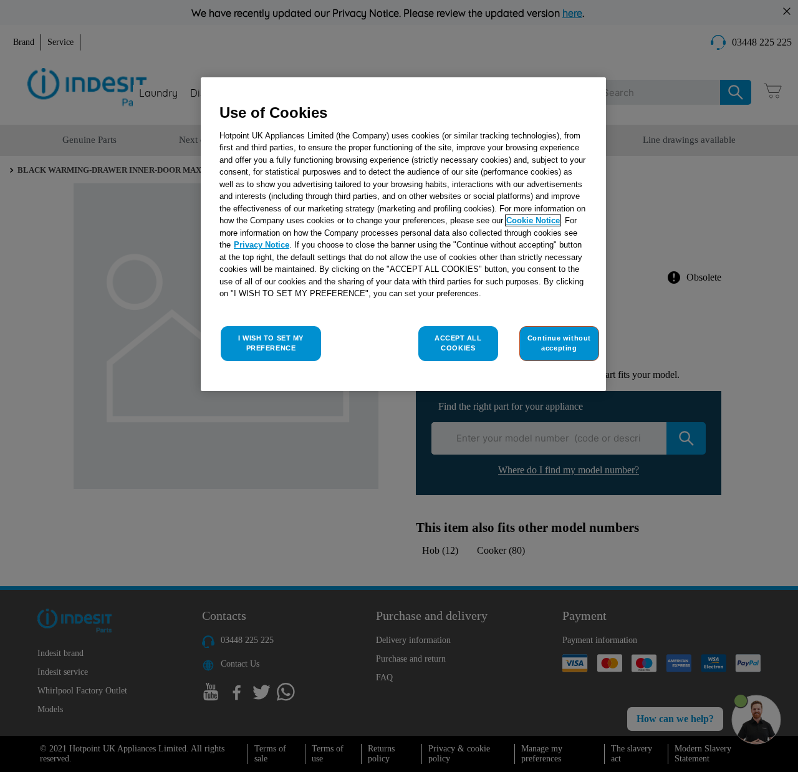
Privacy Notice (261, 244)
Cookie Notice (533, 220)
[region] (403, 234)
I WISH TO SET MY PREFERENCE (271, 343)
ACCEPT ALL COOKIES (458, 343)
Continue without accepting (559, 343)
